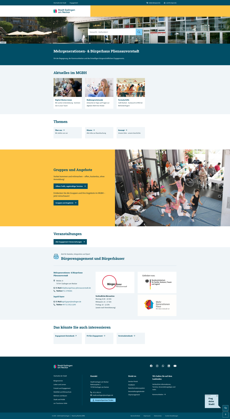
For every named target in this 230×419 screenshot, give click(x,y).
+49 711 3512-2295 (69, 304)
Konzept (121, 130)
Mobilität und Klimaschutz (62, 392)
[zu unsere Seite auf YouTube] (175, 366)
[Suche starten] (139, 32)
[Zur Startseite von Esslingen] (72, 11)
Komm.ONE (81, 416)
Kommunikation (157, 394)
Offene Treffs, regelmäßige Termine (69, 186)
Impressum (147, 416)
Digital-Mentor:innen (63, 100)
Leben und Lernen (60, 384)
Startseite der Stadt (60, 3)
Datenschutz (158, 416)
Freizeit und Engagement (62, 388)
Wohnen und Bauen (60, 396)
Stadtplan (131, 385)
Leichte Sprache (171, 3)
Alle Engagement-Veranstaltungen (69, 242)
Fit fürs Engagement (95, 336)
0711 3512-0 (97, 392)
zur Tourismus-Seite (60, 403)
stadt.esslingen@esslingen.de (103, 395)
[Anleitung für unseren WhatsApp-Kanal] (163, 366)
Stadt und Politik (59, 399)
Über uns (58, 130)
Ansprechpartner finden (104, 400)
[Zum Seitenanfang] (225, 414)
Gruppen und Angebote (64, 203)
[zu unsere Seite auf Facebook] (151, 366)
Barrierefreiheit (135, 416)
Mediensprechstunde (95, 100)
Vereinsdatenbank (125, 336)
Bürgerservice (58, 381)
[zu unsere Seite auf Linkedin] (169, 366)
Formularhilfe (123, 100)
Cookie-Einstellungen (171, 416)
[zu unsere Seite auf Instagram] (157, 366)
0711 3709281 (67, 291)
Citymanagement (134, 395)
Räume (89, 130)
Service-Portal (133, 381)
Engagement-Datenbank (64, 336)
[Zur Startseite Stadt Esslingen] (63, 366)
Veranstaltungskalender (136, 391)
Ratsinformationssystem (136, 388)
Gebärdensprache (154, 3)
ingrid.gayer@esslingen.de (71, 301)
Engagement (74, 3)
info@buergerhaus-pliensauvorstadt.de (76, 288)
